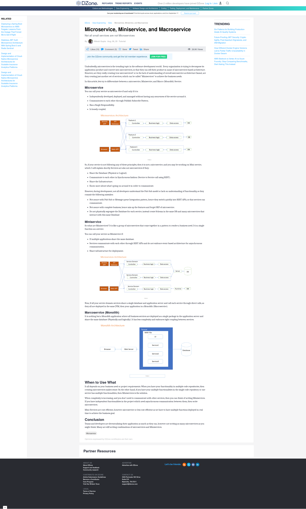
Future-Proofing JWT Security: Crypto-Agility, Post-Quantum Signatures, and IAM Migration (230, 40)
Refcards (107, 3)
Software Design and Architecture (145, 8)
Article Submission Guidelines (94, 477)
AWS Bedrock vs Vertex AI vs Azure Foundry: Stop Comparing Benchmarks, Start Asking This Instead (231, 61)
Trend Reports (123, 3)
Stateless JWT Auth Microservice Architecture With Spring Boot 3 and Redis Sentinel (12, 44)
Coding (164, 8)
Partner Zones (208, 8)
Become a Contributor (91, 479)
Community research (90, 470)
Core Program (88, 481)
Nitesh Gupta (100, 41)
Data (110, 23)
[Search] (227, 3)
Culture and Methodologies (103, 8)
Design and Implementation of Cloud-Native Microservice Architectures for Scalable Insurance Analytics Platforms (11, 60)
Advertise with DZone (130, 465)
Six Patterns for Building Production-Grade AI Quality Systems (229, 30)
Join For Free (158, 56)
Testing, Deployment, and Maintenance (184, 8)
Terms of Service (89, 491)
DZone (87, 23)
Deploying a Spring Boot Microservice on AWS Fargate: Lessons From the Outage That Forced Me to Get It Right (11, 29)
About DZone (88, 465)
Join (215, 3)
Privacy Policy (88, 493)
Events (138, 3)
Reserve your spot (190, 13)
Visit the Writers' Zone (91, 484)
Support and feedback (91, 467)
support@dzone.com (130, 484)
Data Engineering (122, 8)
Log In (208, 3)
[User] (220, 3)
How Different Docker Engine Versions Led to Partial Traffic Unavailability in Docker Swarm (230, 51)
